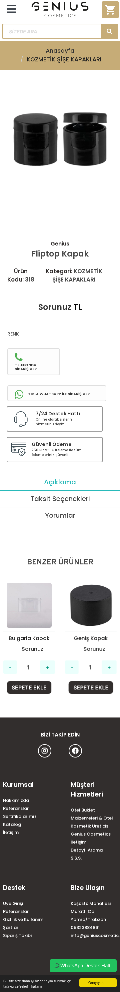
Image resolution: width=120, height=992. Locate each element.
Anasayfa (60, 51)
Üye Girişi (13, 903)
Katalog (12, 824)
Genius (60, 243)
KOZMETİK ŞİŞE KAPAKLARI (64, 59)
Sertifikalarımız (20, 816)
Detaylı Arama (87, 850)
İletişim (11, 832)
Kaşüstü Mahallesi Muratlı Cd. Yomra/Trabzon (91, 911)
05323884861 (85, 927)
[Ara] (109, 31)
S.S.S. (76, 858)
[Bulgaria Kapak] (29, 605)
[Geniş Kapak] (91, 605)
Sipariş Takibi (17, 935)
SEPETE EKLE (29, 687)
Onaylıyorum (97, 982)
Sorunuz (54, 307)
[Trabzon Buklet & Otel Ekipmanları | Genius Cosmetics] (60, 11)
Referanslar (16, 808)
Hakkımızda (16, 800)
